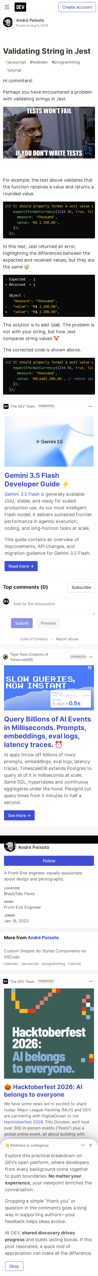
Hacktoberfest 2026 (23, 1121)
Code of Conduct (34, 639)
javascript (15, 62)
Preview (48, 623)
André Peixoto (30, 20)
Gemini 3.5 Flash (22, 494)
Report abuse (67, 639)
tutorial (13, 70)
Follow (49, 860)
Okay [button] (14, 1266)
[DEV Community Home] (20, 7)
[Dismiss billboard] (90, 1145)
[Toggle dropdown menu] (90, 406)
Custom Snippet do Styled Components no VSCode (44, 957)
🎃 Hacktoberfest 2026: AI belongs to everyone (43, 1090)
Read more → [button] (21, 566)
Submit (22, 623)
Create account (77, 7)
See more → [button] (19, 815)
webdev (39, 62)
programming (66, 62)
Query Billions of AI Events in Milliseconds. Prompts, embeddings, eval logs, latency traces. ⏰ (47, 732)
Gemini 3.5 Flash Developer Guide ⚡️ (37, 479)
